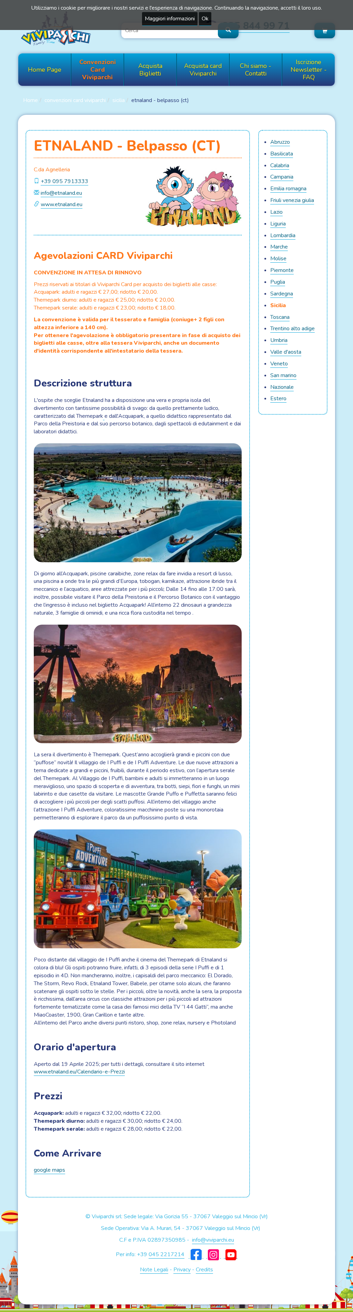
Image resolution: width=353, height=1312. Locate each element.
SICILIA (118, 100)
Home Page (44, 69)
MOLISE (278, 258)
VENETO (279, 363)
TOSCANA (280, 317)
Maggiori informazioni (170, 18)
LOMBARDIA (282, 235)
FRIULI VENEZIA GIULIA (292, 200)
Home (30, 100)
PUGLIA (277, 282)
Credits (204, 1269)
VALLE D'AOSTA (285, 352)
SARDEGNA (281, 293)
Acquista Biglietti (150, 70)
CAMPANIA (281, 177)
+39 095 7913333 (64, 181)
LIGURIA (278, 224)
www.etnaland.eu (61, 204)
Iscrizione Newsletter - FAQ (309, 69)
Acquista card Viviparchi (203, 70)
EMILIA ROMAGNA (288, 188)
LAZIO (276, 212)
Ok (205, 18)
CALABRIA (279, 165)
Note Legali (154, 1269)
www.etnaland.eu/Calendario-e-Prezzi (79, 1072)
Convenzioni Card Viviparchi (97, 69)
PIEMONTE (282, 270)
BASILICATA (281, 154)
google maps (49, 1170)
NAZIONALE (282, 387)
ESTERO (278, 398)
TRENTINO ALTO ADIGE (292, 328)
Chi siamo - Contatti (255, 70)
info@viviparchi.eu (213, 1240)
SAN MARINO (283, 375)
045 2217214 (166, 1254)
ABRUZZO (280, 142)
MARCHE (279, 247)
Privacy (182, 1269)
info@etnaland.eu (61, 193)
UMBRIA (279, 340)
